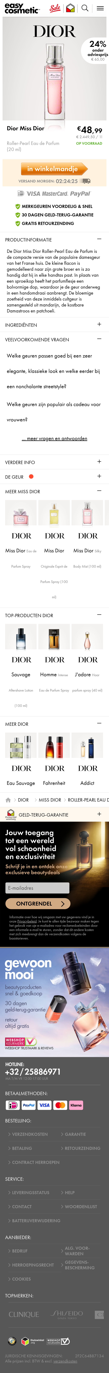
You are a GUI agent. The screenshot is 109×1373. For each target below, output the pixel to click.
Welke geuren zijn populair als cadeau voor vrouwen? (54, 412)
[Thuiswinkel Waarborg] (33, 1341)
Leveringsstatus (30, 1192)
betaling (22, 1148)
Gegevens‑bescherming (80, 1265)
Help (70, 1192)
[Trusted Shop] (70, 8)
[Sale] (55, 8)
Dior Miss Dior (25, 128)
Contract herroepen (36, 1162)
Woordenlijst (81, 1206)
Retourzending (82, 1148)
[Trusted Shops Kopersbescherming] (12, 1341)
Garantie (75, 1134)
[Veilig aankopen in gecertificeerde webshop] (58, 1341)
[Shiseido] (66, 1314)
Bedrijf (20, 1251)
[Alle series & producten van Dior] (54, 31)
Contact (22, 1206)
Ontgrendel (34, 903)
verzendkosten (65, 1361)
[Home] (8, 800)
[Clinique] (24, 1315)
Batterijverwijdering (36, 1221)
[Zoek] (84, 8)
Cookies (21, 1279)
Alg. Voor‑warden (77, 1251)
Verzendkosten (30, 1134)
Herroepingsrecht (33, 1265)
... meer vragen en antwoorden (54, 438)
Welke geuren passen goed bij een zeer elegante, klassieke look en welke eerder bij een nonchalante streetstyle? (53, 371)
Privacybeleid (27, 921)
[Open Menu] (23, 8)
